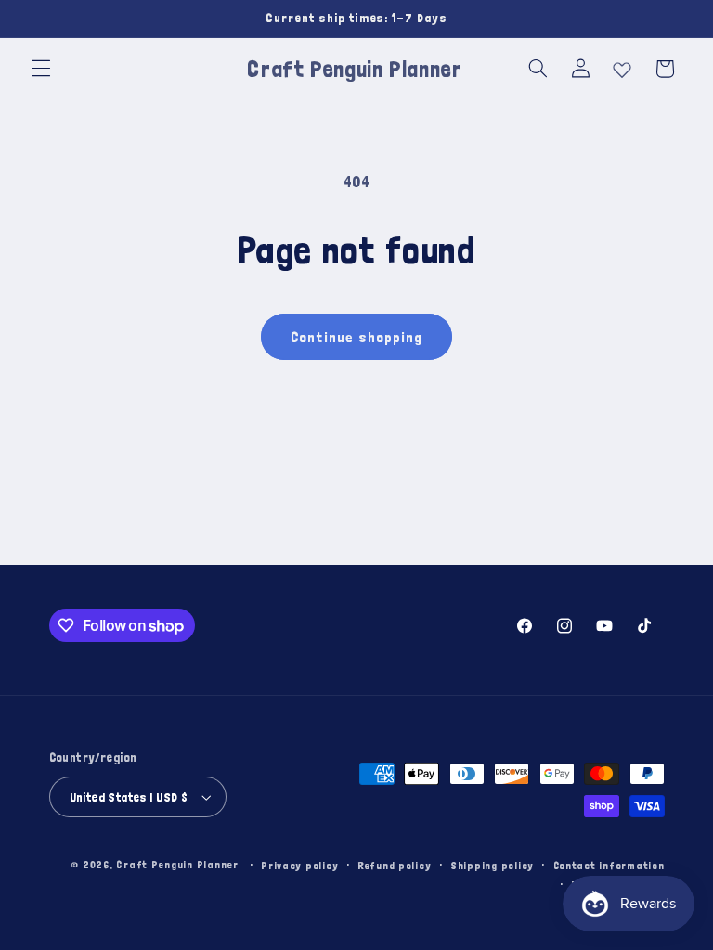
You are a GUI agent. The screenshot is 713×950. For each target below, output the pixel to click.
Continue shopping (357, 336)
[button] (40, 68)
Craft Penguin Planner (177, 864)
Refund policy (394, 865)
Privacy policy (299, 865)
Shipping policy (492, 865)
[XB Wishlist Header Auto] (622, 65)
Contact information (609, 865)
